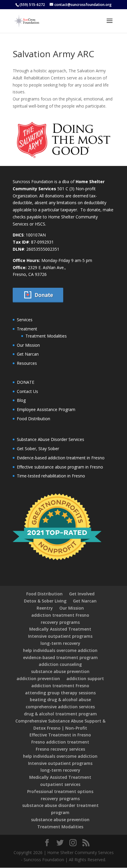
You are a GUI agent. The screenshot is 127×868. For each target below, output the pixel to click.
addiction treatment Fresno (60, 615)
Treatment (27, 329)
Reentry (45, 608)
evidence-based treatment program (60, 657)
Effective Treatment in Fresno (60, 735)
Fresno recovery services (60, 749)
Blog (21, 400)
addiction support (85, 678)
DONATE (25, 382)
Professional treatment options (60, 791)
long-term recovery (60, 643)
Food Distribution (33, 418)
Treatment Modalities (46, 336)
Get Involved (82, 594)
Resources (27, 363)
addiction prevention (38, 678)
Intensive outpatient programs (60, 636)
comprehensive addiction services (60, 706)
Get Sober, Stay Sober (38, 448)
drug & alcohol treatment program (60, 714)
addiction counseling (60, 664)
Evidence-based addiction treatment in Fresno (61, 458)
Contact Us (27, 391)
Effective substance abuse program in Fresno (60, 467)
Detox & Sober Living (45, 601)
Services (24, 319)
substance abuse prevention (60, 671)
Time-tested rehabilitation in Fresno (51, 476)
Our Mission (28, 345)
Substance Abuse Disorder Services (50, 439)
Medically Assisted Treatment (60, 629)
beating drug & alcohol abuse (60, 699)
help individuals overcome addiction (60, 650)
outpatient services (60, 784)
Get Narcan (28, 354)
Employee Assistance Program (46, 409)
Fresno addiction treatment (60, 742)
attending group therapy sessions (60, 693)
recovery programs (60, 622)
